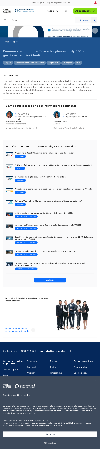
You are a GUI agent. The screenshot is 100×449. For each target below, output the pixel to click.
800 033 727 (70, 114)
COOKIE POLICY (55, 425)
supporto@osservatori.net (76, 117)
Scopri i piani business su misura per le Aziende (17, 330)
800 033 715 (23, 114)
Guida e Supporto (37, 2)
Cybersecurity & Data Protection (29, 63)
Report (14, 42)
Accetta (50, 434)
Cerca (94, 20)
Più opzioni (50, 443)
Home (6, 42)
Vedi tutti (50, 280)
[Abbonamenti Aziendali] (33, 330)
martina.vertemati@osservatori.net (32, 118)
